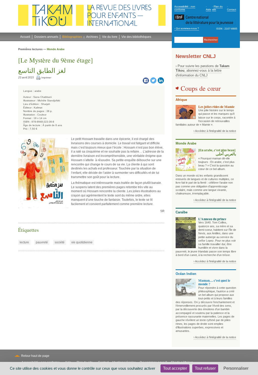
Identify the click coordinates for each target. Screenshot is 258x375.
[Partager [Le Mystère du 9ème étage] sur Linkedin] (161, 80)
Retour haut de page (35, 356)
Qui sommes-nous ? (187, 28)
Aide (208, 9)
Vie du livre (109, 37)
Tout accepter (175, 368)
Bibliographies (72, 37)
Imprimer (46, 77)
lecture (24, 242)
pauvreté (42, 242)
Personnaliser (235, 368)
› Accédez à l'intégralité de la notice (215, 130)
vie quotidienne (81, 242)
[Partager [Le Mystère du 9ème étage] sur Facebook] (145, 80)
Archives (92, 37)
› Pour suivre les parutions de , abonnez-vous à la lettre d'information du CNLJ (203, 70)
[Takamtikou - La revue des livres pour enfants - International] (92, 16)
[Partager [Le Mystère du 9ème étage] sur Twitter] (153, 80)
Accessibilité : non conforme (184, 8)
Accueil (25, 37)
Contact (231, 9)
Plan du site (217, 8)
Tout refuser (205, 368)
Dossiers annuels (46, 37)
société (59, 242)
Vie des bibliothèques (136, 37)
